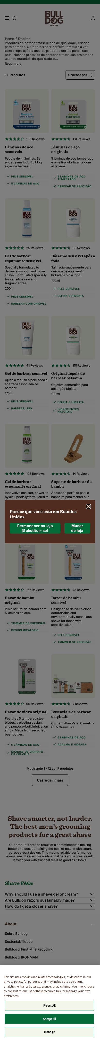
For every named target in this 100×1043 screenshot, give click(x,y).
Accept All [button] (49, 1019)
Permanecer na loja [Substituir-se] (35, 528)
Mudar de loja (77, 528)
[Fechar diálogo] (88, 506)
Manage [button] (49, 1032)
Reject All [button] (49, 1006)
